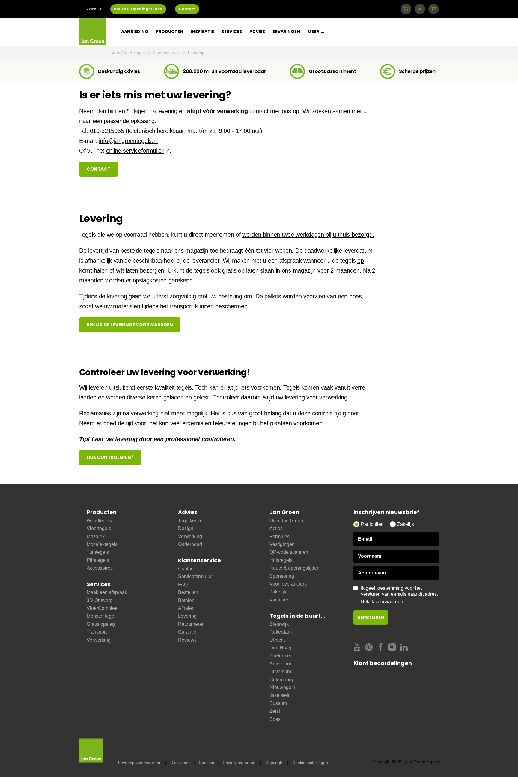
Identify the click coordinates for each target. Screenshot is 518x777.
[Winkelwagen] (433, 9)
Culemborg (281, 679)
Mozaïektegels (102, 544)
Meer (314, 32)
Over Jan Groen (286, 520)
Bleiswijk (279, 624)
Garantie (187, 631)
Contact (187, 8)
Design (185, 528)
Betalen (186, 600)
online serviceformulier (135, 150)
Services (232, 32)
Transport (97, 631)
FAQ (183, 584)
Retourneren (191, 624)
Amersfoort (281, 663)
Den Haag (280, 647)
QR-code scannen (288, 552)
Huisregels (281, 560)
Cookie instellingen (310, 762)
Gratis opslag (101, 624)
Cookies (206, 762)
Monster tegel (101, 616)
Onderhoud (190, 544)
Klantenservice (167, 52)
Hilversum (280, 671)
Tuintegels (98, 552)
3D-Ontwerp (99, 600)
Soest (275, 719)
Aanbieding (134, 32)
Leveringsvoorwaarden (140, 762)
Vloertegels (99, 528)
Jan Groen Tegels (129, 52)
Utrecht (277, 640)
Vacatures (280, 599)
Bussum (278, 703)
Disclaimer (180, 762)
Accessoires (100, 568)
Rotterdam (280, 631)
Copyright (274, 762)
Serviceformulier (195, 576)
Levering (196, 52)
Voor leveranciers (288, 583)
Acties (276, 528)
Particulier (372, 524)
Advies (257, 32)
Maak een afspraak (107, 592)
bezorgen (152, 270)
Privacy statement (240, 762)
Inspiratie (202, 32)
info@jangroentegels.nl (128, 140)
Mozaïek (96, 536)
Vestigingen (282, 544)
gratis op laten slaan (248, 270)
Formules (279, 536)
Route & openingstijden (294, 568)
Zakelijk (94, 9)
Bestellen (188, 592)
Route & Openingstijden (138, 8)
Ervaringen (286, 32)
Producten (169, 32)
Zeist (274, 711)
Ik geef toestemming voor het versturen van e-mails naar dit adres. (399, 595)
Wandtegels (99, 520)
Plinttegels (98, 560)
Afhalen (186, 608)
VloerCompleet (103, 608)
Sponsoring (281, 576)
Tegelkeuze (190, 520)
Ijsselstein (280, 695)
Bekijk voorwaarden (382, 601)
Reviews (187, 640)
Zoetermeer (281, 655)
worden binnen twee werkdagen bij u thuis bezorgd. (308, 234)
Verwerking (99, 640)
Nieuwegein (282, 687)
